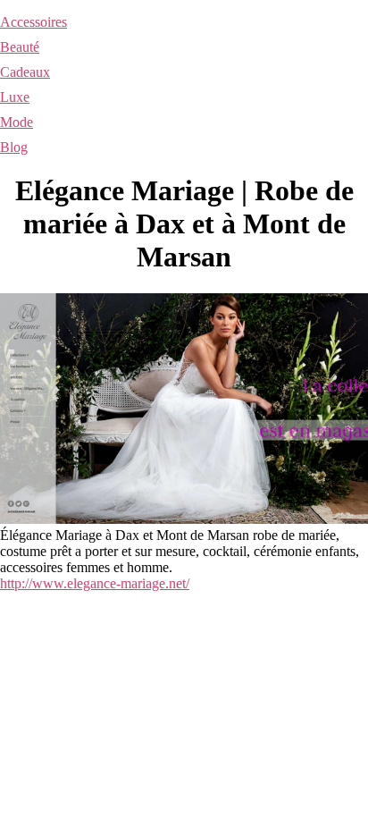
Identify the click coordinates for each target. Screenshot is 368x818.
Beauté (19, 47)
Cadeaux (25, 72)
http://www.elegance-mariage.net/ (94, 583)
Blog (14, 147)
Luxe (14, 97)
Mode (16, 122)
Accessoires (33, 22)
